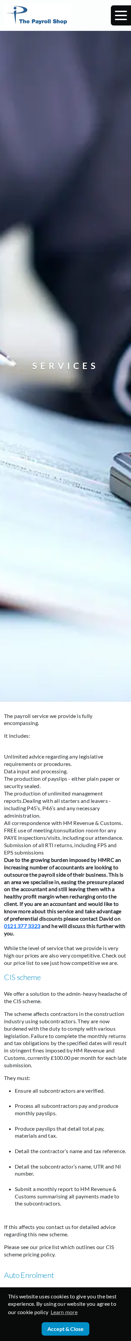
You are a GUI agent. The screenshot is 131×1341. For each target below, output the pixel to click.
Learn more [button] (64, 1312)
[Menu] (121, 15)
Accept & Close (65, 1329)
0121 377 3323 (22, 926)
